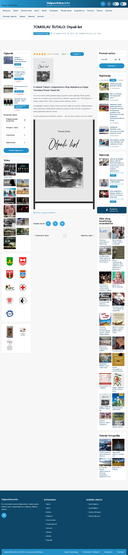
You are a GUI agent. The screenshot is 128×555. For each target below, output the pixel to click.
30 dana (120, 80)
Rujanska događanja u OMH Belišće (117, 181)
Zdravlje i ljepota (10, 16)
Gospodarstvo (51, 524)
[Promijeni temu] (115, 4)
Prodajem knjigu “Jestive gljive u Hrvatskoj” (19, 74)
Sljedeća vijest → (88, 235)
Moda (44, 11)
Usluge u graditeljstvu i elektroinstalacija (20, 59)
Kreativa (109, 11)
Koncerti (49, 528)
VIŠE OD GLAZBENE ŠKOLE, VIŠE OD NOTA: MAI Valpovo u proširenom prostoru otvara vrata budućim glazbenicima (117, 165)
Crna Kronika (51, 520)
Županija (49, 540)
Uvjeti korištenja (71, 552)
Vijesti (15, 11)
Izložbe (48, 536)
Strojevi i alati (15, 127)
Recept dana (66, 11)
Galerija (31, 16)
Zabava (22, 16)
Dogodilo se (79, 11)
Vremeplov (54, 11)
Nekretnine (19, 91)
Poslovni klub (26, 11)
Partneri (90, 11)
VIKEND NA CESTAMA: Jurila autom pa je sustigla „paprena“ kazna (117, 130)
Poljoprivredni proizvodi (20, 106)
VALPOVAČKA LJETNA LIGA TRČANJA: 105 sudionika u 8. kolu (117, 142)
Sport (36, 11)
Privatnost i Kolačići (91, 552)
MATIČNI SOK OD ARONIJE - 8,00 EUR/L (20, 101)
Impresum (108, 552)
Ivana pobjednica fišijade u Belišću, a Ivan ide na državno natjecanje (116, 194)
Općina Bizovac (94, 516)
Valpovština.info (10, 499)
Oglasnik (8, 53)
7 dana (113, 80)
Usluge (17, 64)
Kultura (99, 11)
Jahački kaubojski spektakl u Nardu (116, 85)
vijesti (113, 175)
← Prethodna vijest (41, 235)
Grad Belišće (93, 508)
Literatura (19, 79)
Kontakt (40, 16)
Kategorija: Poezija (42, 33)
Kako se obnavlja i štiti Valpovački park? (116, 96)
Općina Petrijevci (94, 512)
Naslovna (6, 11)
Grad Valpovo (93, 504)
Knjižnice (49, 516)
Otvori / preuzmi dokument (45, 213)
